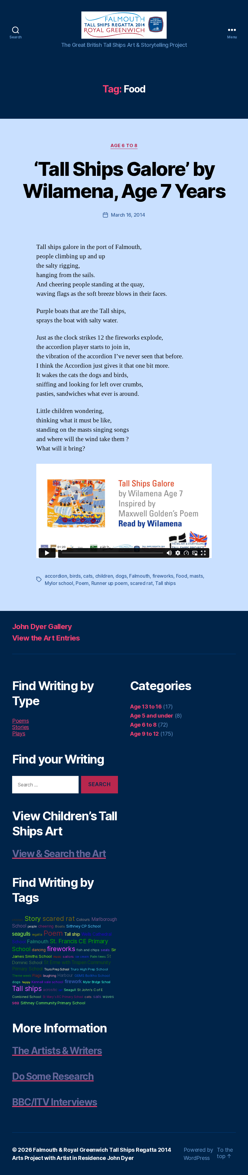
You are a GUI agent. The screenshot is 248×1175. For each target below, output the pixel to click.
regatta (37, 935)
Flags (37, 975)
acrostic (50, 989)
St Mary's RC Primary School (63, 997)
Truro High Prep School (89, 969)
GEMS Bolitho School (92, 975)
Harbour (65, 975)
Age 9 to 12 (144, 734)
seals (105, 950)
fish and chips (88, 950)
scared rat (141, 583)
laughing (49, 976)
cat (60, 990)
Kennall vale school (47, 982)
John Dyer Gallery (42, 626)
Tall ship (72, 934)
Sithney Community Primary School (53, 1002)
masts (196, 576)
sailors (68, 956)
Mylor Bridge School (96, 982)
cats (88, 576)
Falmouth (139, 576)
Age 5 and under (151, 715)
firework (73, 981)
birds (75, 576)
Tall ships (165, 583)
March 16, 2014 (128, 215)
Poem (82, 583)
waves (108, 996)
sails (97, 996)
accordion (56, 576)
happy (26, 982)
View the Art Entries (46, 638)
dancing (38, 949)
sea (15, 1002)
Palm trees (97, 957)
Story (32, 918)
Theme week (21, 976)
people (32, 926)
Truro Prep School (56, 969)
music (57, 956)
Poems (20, 721)
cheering (46, 926)
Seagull (70, 990)
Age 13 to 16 (146, 706)
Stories (20, 727)
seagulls (21, 934)
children (104, 576)
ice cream (82, 956)
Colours (83, 919)
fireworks (163, 576)
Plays (18, 733)
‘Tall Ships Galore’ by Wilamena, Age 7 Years (124, 179)
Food (181, 576)
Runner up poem (109, 583)
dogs (121, 576)
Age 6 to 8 (124, 145)
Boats (60, 926)
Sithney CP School (83, 926)
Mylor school (59, 583)
